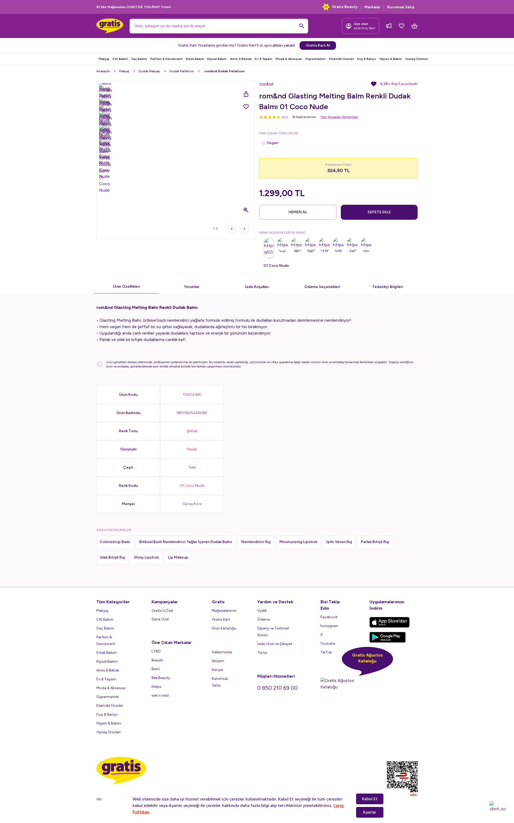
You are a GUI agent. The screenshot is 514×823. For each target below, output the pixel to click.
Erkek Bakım (195, 59)
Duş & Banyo (366, 59)
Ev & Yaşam (263, 59)
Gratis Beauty (345, 7)
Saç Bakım (139, 59)
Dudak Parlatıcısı (181, 71)
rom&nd (266, 84)
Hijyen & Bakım (390, 59)
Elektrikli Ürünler (341, 59)
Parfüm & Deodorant (166, 59)
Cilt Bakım (120, 59)
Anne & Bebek (241, 59)
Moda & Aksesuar (288, 59)
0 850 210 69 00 (277, 688)
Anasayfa (102, 71)
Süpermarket (315, 59)
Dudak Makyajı (149, 71)
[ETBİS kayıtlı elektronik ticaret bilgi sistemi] (402, 779)
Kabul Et (369, 798)
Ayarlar (369, 812)
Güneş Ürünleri (416, 59)
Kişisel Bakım (217, 59)
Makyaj (104, 59)
